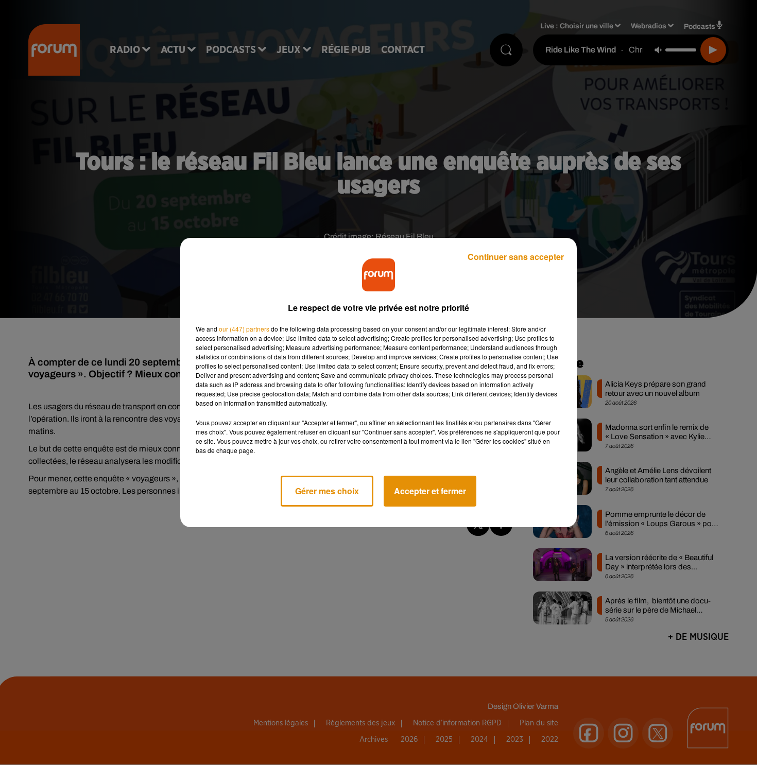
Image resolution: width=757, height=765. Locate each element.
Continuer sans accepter (516, 257)
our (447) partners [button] (244, 328)
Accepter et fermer (430, 491)
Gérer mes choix (327, 491)
